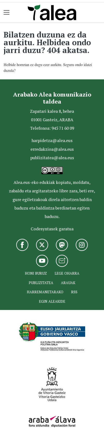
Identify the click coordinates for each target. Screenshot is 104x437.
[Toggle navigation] (6, 12)
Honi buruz (36, 273)
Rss (74, 292)
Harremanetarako (45, 292)
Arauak (68, 282)
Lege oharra (67, 273)
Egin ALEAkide (52, 301)
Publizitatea (41, 282)
